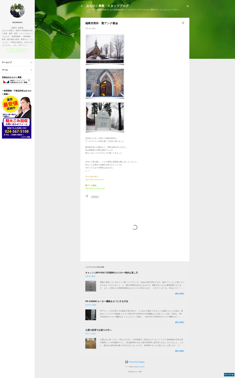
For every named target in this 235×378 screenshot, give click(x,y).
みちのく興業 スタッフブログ (107, 6)
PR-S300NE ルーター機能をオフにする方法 (106, 301)
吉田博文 (95, 197)
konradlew (141, 366)
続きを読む (179, 294)
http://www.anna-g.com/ (94, 179)
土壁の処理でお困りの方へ (98, 330)
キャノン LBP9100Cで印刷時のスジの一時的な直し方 (111, 272)
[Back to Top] (229, 375)
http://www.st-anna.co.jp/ (95, 188)
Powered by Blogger (136, 362)
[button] (183, 23)
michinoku (17, 22)
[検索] (187, 6)
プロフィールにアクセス (17, 50)
